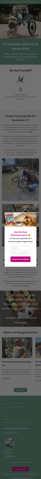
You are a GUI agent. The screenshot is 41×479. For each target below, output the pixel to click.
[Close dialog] (34, 215)
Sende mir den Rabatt (20, 259)
